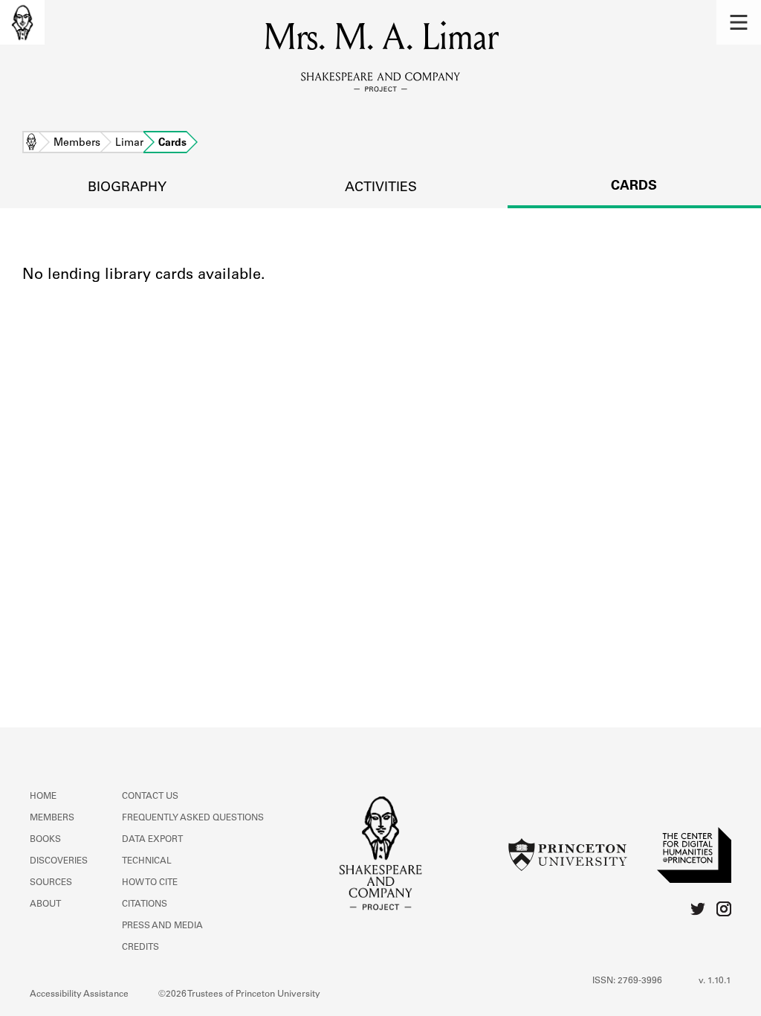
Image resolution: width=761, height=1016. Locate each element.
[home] (22, 22)
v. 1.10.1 (715, 981)
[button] (738, 22)
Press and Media (162, 926)
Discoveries (59, 861)
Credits (140, 947)
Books (45, 839)
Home (31, 143)
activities (381, 188)
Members (77, 143)
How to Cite (150, 882)
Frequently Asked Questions (193, 818)
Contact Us (150, 796)
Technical (147, 861)
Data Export (152, 839)
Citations (144, 904)
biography (127, 188)
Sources (51, 882)
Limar (129, 143)
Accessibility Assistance (79, 994)
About (45, 904)
